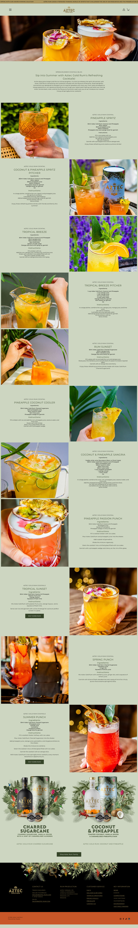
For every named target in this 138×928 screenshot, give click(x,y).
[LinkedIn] (129, 919)
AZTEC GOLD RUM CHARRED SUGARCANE (35, 844)
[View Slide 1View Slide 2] (34, 533)
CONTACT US (91, 903)
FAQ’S (89, 890)
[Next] (65, 533)
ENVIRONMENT (119, 903)
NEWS (116, 890)
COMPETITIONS (119, 895)
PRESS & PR (91, 901)
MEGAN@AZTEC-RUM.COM (41, 895)
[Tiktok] (126, 919)
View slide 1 (33, 564)
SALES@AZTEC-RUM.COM (41, 901)
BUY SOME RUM (34, 616)
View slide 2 (36, 564)
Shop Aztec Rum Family (69, 854)
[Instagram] (120, 919)
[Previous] (5, 533)
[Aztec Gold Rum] (69, 10)
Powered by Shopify (14, 919)
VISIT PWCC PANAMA (121, 906)
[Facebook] (123, 919)
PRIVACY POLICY (92, 898)
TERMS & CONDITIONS (94, 895)
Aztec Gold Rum (18, 917)
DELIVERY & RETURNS (94, 893)
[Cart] (128, 9)
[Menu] (10, 10)
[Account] (123, 9)
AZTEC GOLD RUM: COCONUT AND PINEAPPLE (103, 844)
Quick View (35, 807)
